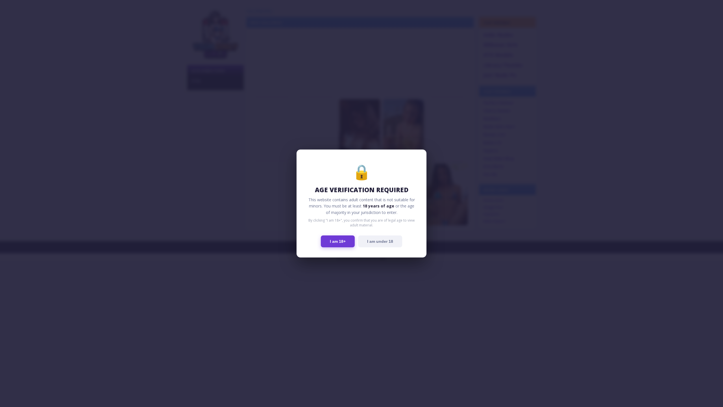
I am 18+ (338, 241)
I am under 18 (380, 241)
